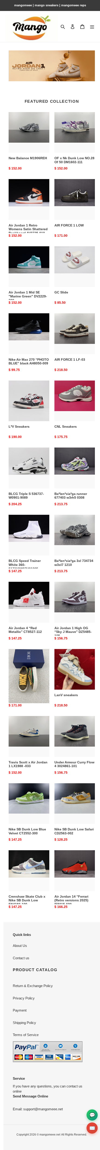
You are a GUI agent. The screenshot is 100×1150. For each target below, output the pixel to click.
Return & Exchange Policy (33, 986)
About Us (20, 946)
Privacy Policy (24, 998)
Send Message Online (30, 1096)
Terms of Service (26, 1035)
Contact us (21, 958)
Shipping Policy (24, 1023)
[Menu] (92, 26)
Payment (20, 1010)
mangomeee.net (50, 1134)
